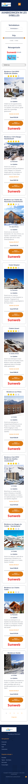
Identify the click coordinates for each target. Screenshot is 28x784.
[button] (19, 4)
